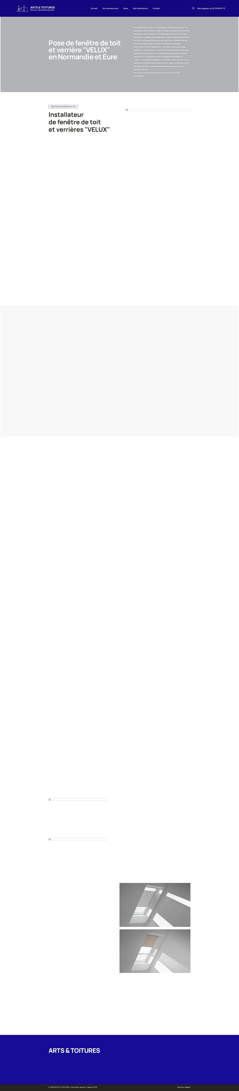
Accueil (94, 8)
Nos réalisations (140, 8)
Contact (156, 8)
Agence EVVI (92, 1087)
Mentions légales (183, 1087)
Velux (125, 8)
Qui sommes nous (110, 8)
